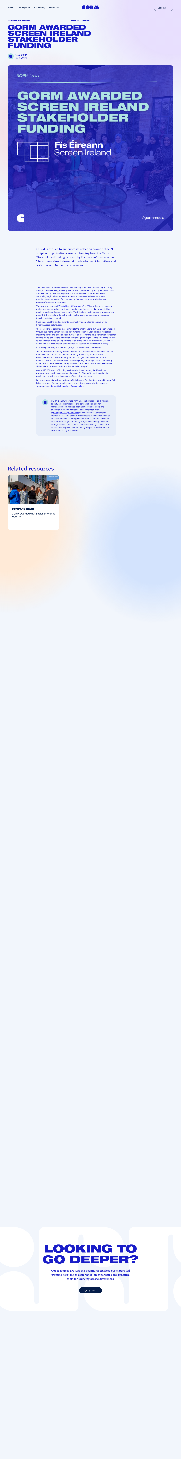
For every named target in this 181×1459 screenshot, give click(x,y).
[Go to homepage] (90, 7)
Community (39, 7)
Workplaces (24, 7)
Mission (11, 7)
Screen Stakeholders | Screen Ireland (67, 386)
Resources (54, 7)
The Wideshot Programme (71, 306)
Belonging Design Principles (66, 412)
